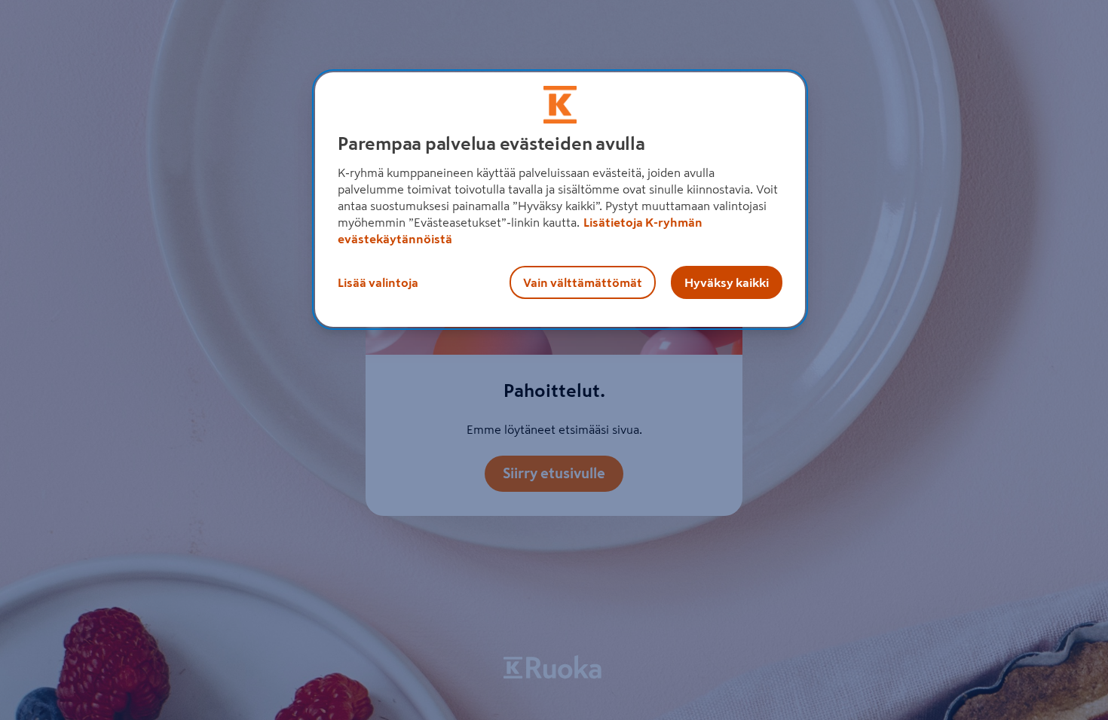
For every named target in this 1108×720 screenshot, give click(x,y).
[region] (560, 199)
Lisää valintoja (378, 282)
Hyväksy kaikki (726, 282)
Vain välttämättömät (582, 282)
